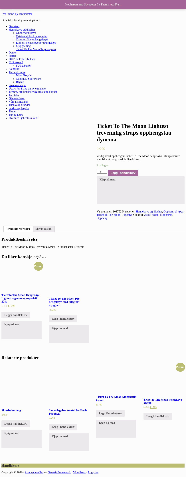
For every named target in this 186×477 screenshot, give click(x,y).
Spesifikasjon (43, 228)
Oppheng (102, 218)
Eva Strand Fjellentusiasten (17, 13)
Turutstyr (127, 214)
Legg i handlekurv (123, 172)
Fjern (118, 4)
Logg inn (93, 472)
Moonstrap (166, 214)
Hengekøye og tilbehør (149, 211)
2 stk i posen (151, 214)
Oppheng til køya (173, 211)
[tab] (18, 229)
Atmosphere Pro (34, 472)
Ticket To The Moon (108, 214)
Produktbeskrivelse (18, 228)
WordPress (79, 472)
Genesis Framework (59, 472)
